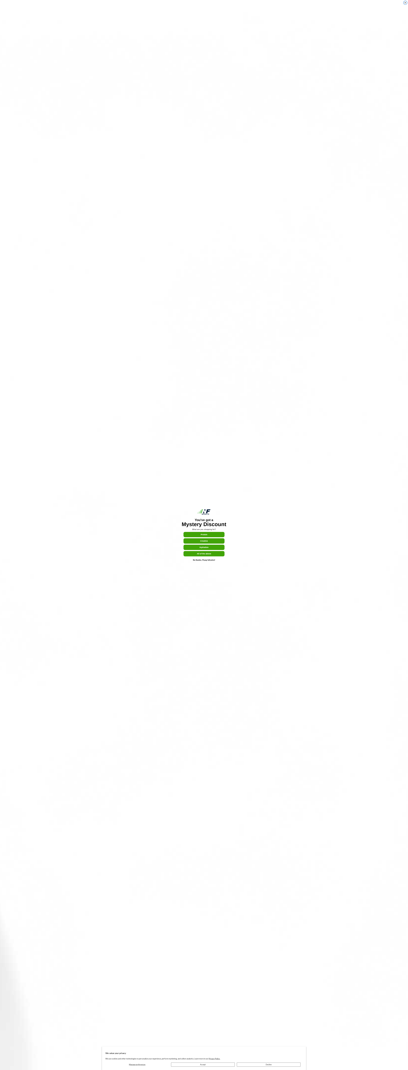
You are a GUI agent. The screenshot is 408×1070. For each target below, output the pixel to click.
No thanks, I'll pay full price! (204, 560)
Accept (203, 1064)
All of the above (204, 554)
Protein (204, 535)
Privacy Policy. (214, 1059)
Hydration (204, 547)
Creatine (204, 541)
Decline (269, 1064)
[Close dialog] (405, 3)
